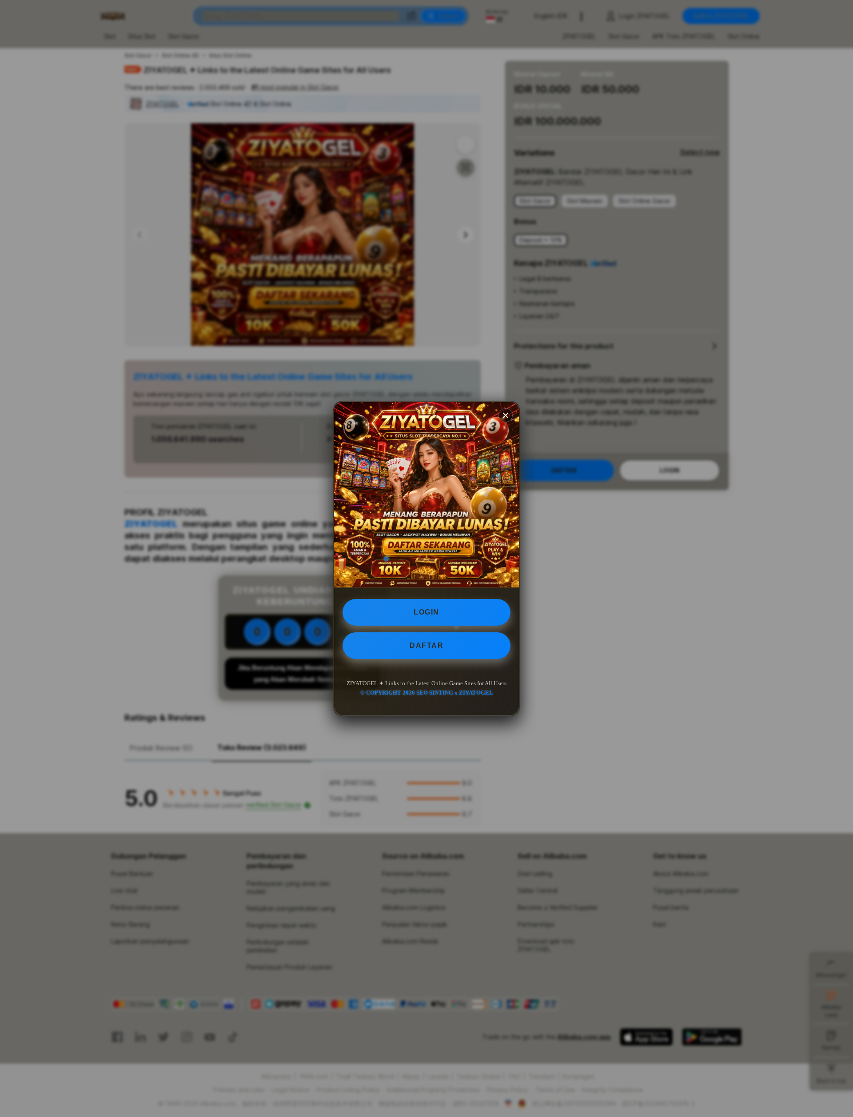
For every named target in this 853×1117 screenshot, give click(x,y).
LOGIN (426, 612)
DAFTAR (426, 645)
